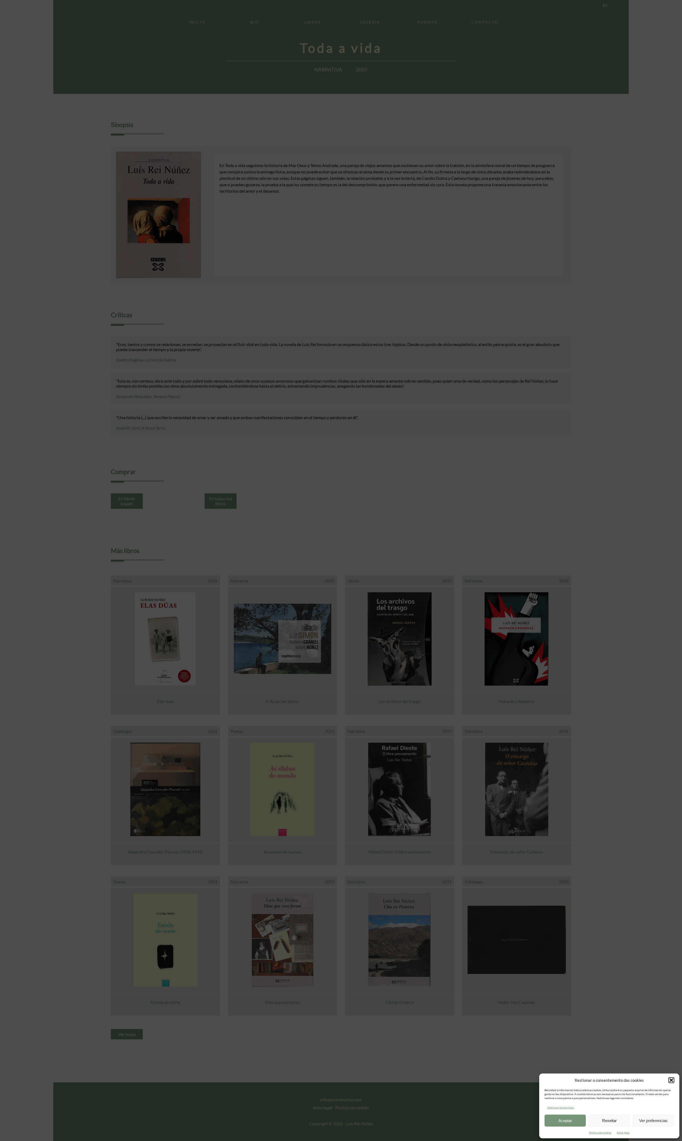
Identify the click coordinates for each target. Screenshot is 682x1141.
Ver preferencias (653, 1120)
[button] (671, 1080)
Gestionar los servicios (560, 1107)
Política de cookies (600, 1132)
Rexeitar (609, 1120)
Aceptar (565, 1120)
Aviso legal (623, 1132)
